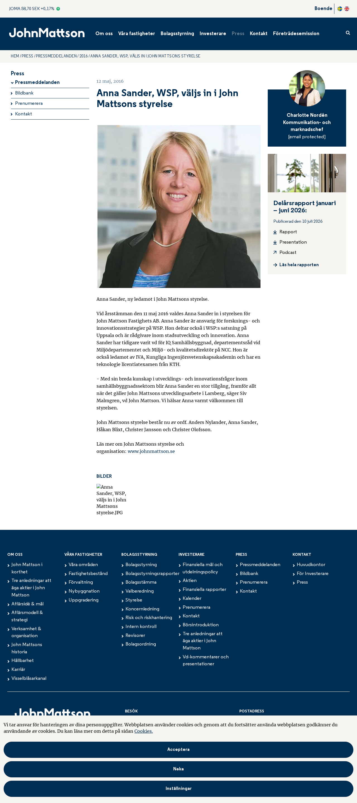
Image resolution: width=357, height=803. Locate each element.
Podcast (287, 252)
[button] (178, 789)
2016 (83, 56)
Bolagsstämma (141, 582)
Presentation (293, 242)
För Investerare (313, 573)
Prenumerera (29, 103)
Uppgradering (83, 600)
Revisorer (135, 635)
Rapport (288, 232)
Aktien (190, 580)
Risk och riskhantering (149, 617)
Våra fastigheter (136, 34)
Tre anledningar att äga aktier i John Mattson (31, 588)
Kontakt (258, 34)
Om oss (104, 34)
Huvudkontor (311, 564)
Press (238, 34)
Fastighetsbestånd (88, 573)
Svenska (339, 8)
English (346, 8)
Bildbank (24, 93)
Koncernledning (142, 609)
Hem (15, 56)
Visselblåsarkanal (28, 678)
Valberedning (140, 591)
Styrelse (134, 600)
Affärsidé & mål (27, 604)
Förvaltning (81, 582)
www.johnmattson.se (151, 451)
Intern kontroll (141, 626)
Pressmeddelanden (56, 56)
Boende (323, 8)
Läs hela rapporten (299, 265)
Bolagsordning (141, 644)
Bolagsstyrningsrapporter (152, 573)
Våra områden (83, 564)
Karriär (18, 669)
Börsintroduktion (201, 625)
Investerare (213, 34)
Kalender (192, 598)
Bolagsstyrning (177, 34)
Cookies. (143, 731)
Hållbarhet (22, 660)
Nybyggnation (84, 591)
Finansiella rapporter (204, 589)
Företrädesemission (296, 34)
